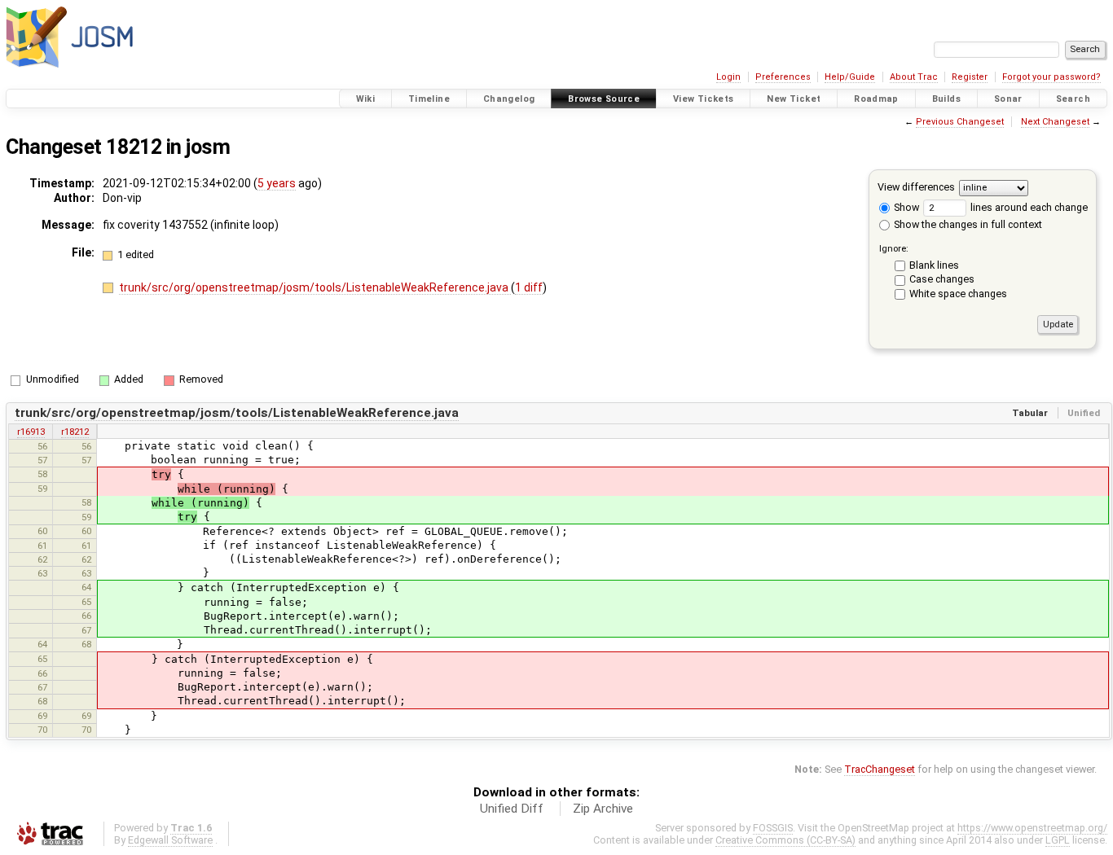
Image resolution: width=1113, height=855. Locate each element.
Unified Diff (511, 808)
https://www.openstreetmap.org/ (1032, 828)
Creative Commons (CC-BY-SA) (785, 840)
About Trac (914, 77)
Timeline (429, 99)
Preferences (783, 77)
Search (1073, 99)
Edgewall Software (170, 840)
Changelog (509, 99)
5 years (276, 183)
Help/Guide (850, 77)
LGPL (1057, 840)
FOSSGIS (773, 828)
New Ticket (793, 99)
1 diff (529, 287)
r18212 (75, 431)
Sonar (1008, 99)
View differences (916, 187)
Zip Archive (603, 808)
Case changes (941, 279)
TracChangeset (879, 769)
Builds (946, 99)
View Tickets (703, 99)
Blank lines (934, 265)
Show (905, 207)
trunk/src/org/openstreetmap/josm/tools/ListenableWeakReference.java (315, 287)
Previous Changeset (960, 121)
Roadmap (876, 99)
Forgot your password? (1051, 77)
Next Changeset (1055, 121)
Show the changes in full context (966, 224)
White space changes (958, 293)
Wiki (366, 99)
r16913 (31, 431)
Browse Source (604, 99)
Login (728, 77)
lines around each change (1028, 207)
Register (970, 77)
